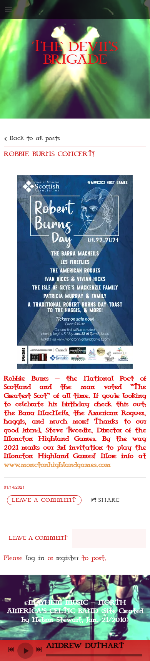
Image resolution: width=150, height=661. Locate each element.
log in (35, 558)
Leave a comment (44, 500)
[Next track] (38, 649)
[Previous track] (11, 649)
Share (109, 500)
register (67, 558)
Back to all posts (33, 138)
